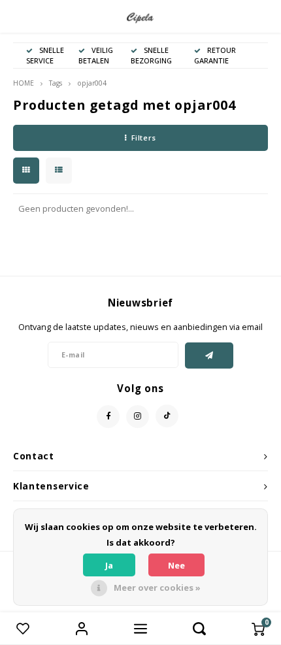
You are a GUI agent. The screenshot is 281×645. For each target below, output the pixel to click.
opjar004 (92, 83)
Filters (143, 137)
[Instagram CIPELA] (137, 416)
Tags (55, 83)
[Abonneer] (209, 355)
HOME (23, 83)
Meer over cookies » (157, 587)
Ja (109, 565)
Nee (176, 565)
